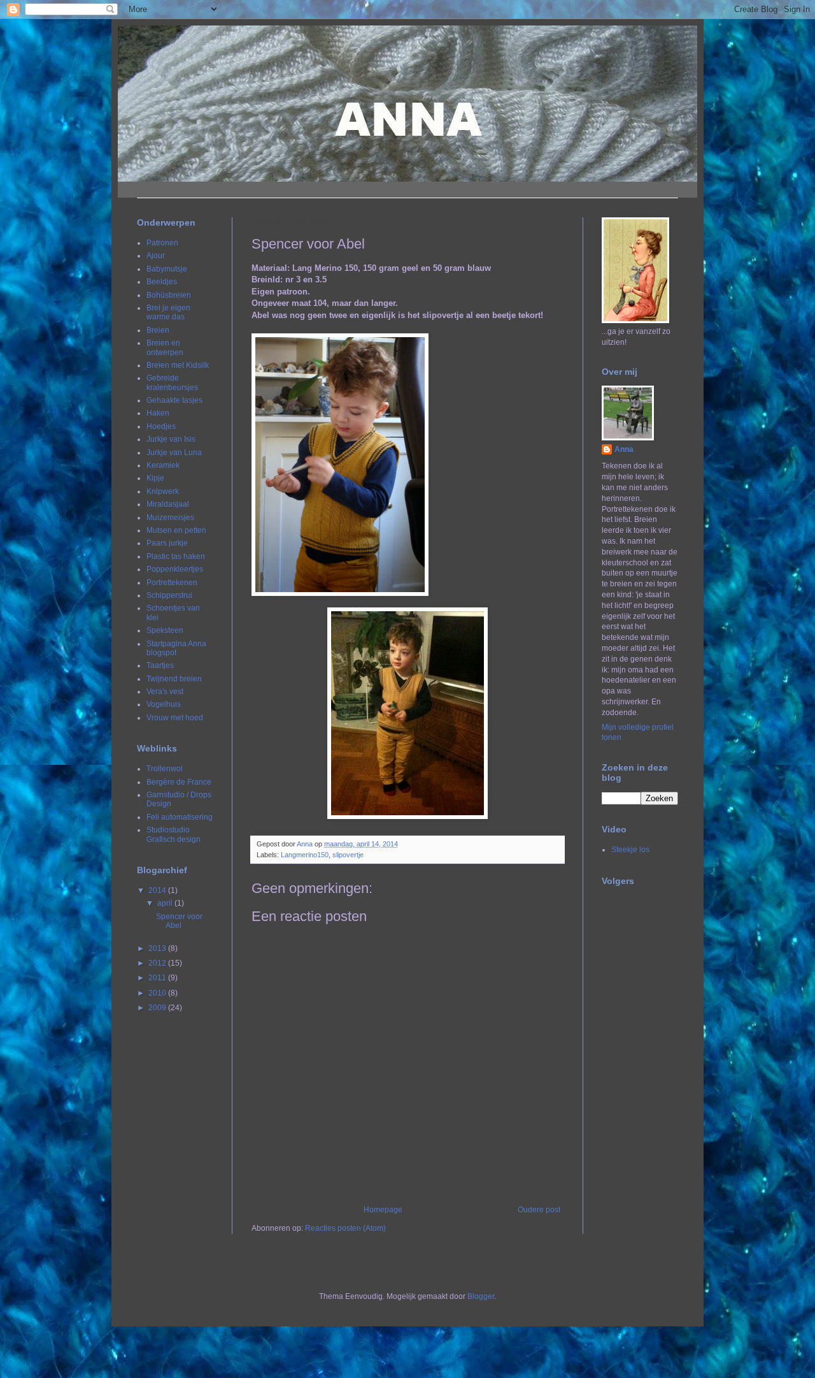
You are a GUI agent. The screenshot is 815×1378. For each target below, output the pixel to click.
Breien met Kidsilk (177, 365)
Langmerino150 (305, 855)
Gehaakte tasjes (174, 400)
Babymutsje (166, 269)
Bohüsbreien (168, 295)
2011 (158, 977)
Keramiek (163, 465)
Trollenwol (164, 768)
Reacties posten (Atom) (345, 1228)
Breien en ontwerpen (164, 347)
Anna (624, 449)
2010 (158, 993)
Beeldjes (161, 281)
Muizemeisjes (170, 517)
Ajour (155, 255)
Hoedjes (161, 426)
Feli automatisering (179, 817)
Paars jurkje (167, 543)
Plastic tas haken (175, 556)
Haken (157, 413)
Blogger (480, 1296)
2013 (158, 948)
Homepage (383, 1209)
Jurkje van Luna (174, 452)
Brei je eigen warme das (168, 312)
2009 (158, 1007)
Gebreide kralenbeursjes (172, 382)
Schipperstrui (169, 595)
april (165, 903)
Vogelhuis (163, 704)
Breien (157, 330)
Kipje (155, 478)
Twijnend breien (174, 678)
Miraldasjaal (167, 504)
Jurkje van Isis (170, 439)
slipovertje (348, 855)
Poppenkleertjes (174, 569)
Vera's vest (164, 691)
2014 (158, 890)
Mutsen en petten (176, 530)
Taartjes (160, 665)
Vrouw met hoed (174, 717)
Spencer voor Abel (179, 921)
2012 (158, 963)
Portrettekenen (171, 582)
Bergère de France (178, 782)
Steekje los (630, 849)
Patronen (162, 242)
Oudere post (539, 1209)
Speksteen (164, 630)
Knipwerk (162, 491)
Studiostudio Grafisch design (173, 834)
